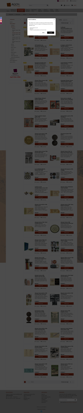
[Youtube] (1, 21)
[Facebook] (1, 18)
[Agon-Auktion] (1, 23)
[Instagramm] (1, 19)
